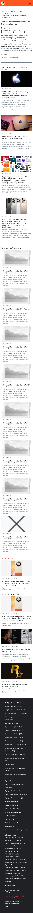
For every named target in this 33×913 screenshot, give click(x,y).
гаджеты (12, 870)
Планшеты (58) (20, 710)
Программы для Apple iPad (10, 28)
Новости (15, 859)
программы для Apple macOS (14, 876)
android (7, 837)
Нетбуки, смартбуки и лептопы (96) (16, 713)
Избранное (8, 859)
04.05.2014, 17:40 (7, 32)
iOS (25, 843)
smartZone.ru (23, 891)
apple (23, 837)
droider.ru (18, 840)
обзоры (23, 870)
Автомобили (9, 857)
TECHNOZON (9, 854)
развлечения (9, 879)
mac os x (7, 846)
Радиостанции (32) (10, 727)
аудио (23, 868)
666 (16, 32)
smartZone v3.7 (6, 11)
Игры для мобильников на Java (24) (16, 794)
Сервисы (7, 865)
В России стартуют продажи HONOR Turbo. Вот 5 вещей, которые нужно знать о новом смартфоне (16, 583)
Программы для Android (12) (14, 737)
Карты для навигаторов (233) (14, 730)
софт (24, 879)
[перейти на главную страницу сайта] (7, 906)
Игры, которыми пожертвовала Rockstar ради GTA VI (14, 685)
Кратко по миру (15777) (12, 816)
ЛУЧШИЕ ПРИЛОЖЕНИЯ (24, 28)
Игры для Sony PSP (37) (12, 805)
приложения (17, 873)
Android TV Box (15, 837)
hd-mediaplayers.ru (17, 843)
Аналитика (17, 857)
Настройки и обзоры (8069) (13, 812)
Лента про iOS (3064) (11, 823)
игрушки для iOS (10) (11, 801)
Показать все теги (11, 886)
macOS (13, 846)
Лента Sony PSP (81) (11, 826)
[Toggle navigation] (30, 3)
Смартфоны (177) (10, 710)
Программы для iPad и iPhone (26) (15, 744)
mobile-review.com (10, 848)
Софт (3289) (19, 734)
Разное (25, 862)
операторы (8, 873)
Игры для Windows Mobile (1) (14, 798)
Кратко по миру (17, 11)
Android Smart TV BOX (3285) (13, 723)
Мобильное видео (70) (12, 808)
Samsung (16, 851)
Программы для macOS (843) (14, 741)
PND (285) (20, 727)
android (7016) (9, 819)
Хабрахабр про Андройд (12, 868)
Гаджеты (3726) (17, 706)
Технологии (15, 865)
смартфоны (17, 879)
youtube (16, 854)
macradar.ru (20, 846)
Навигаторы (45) (10, 734)
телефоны (8, 881)
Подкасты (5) (24, 830)
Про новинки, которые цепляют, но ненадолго (16, 650)
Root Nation (8, 851)
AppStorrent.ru (9, 840)
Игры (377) (8, 781)
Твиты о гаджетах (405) (12, 830)
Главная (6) (8, 706)
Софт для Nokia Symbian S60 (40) (15, 754)
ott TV (19, 848)
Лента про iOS (6, 13)
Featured (7, 843)
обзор (18, 870)
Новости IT (22, 859)
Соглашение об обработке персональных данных (13, 902)
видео (7, 870)
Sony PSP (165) (9, 764)
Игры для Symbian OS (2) (12, 791)
